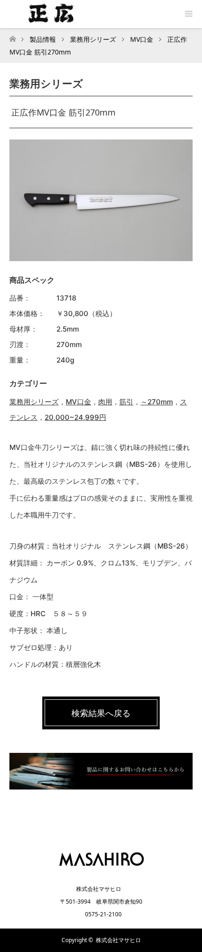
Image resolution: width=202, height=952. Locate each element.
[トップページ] (12, 36)
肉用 (105, 401)
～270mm (156, 401)
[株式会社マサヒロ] (101, 868)
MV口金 (78, 401)
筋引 (126, 401)
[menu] (188, 14)
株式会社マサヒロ (118, 940)
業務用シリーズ (34, 401)
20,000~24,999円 (75, 417)
